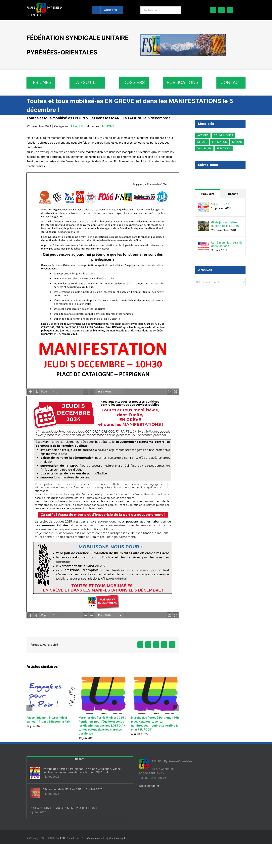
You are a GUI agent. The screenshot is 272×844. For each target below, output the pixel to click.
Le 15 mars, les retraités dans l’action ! (226, 244)
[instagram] (230, 10)
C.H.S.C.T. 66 (220, 203)
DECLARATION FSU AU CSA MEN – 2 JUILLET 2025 (63, 807)
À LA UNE (77, 126)
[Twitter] (202, 175)
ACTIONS (108, 126)
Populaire (207, 193)
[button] (29, 708)
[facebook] (213, 10)
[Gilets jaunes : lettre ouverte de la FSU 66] (203, 222)
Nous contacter (149, 785)
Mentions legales (118, 838)
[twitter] (221, 10)
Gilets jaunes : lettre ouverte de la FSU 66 (225, 223)
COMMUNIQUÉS (223, 135)
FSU (62, 838)
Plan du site (73, 838)
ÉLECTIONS (224, 148)
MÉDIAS (237, 141)
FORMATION (219, 141)
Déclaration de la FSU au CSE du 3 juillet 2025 (73, 789)
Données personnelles (94, 838)
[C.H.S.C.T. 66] (203, 204)
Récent (233, 193)
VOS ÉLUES (204, 148)
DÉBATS (202, 141)
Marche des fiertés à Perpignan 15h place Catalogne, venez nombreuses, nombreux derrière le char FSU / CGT (82, 770)
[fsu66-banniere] (183, 35)
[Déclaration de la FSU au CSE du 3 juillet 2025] (35, 793)
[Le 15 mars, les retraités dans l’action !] (203, 243)
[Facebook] (196, 175)
